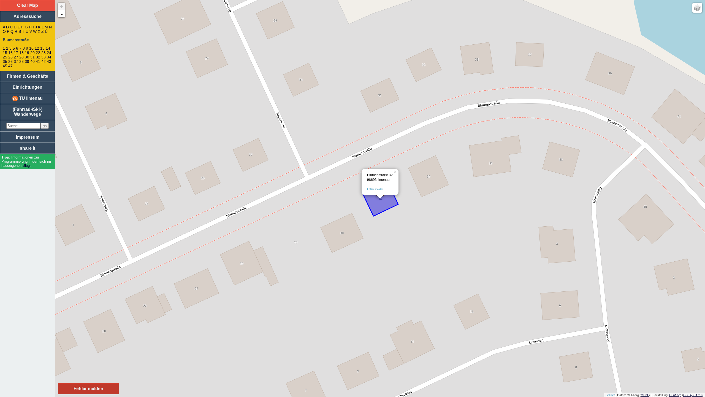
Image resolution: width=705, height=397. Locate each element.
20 (32, 52)
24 (49, 52)
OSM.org (675, 395)
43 (49, 61)
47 (10, 66)
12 (37, 48)
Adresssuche (27, 16)
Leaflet (610, 395)
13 (42, 48)
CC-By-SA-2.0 (693, 395)
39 (27, 61)
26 (10, 57)
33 (43, 57)
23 (43, 52)
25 (5, 57)
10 (31, 48)
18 (21, 52)
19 (27, 52)
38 (21, 61)
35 (5, 61)
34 (49, 57)
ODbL (645, 395)
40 (32, 61)
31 (32, 57)
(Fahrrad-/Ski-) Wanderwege (27, 112)
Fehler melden (375, 189)
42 (43, 61)
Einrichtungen (27, 87)
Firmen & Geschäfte (27, 76)
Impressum (27, 137)
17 (16, 52)
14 (48, 48)
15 (5, 52)
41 (38, 61)
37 (16, 61)
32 (38, 57)
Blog (26, 165)
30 (27, 57)
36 (10, 61)
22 (38, 52)
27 (16, 57)
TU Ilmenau (30, 98)
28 (21, 57)
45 (5, 66)
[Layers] (697, 8)
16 (10, 52)
